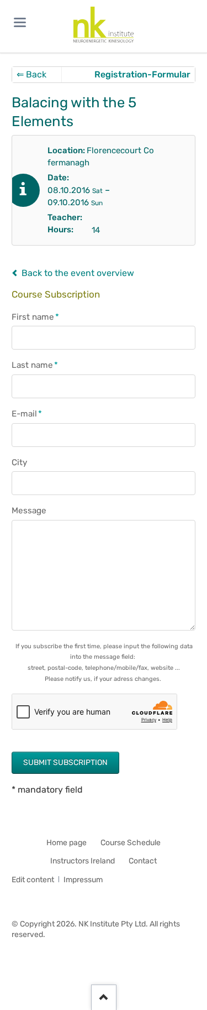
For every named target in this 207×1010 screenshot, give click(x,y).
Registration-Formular (142, 74)
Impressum (83, 879)
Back (31, 74)
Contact (143, 861)
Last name (35, 365)
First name (35, 317)
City (19, 462)
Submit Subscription (65, 762)
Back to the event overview (78, 273)
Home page (66, 842)
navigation (20, 22)
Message (29, 511)
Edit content (33, 879)
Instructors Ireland (82, 861)
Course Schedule (130, 842)
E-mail (32, 414)
